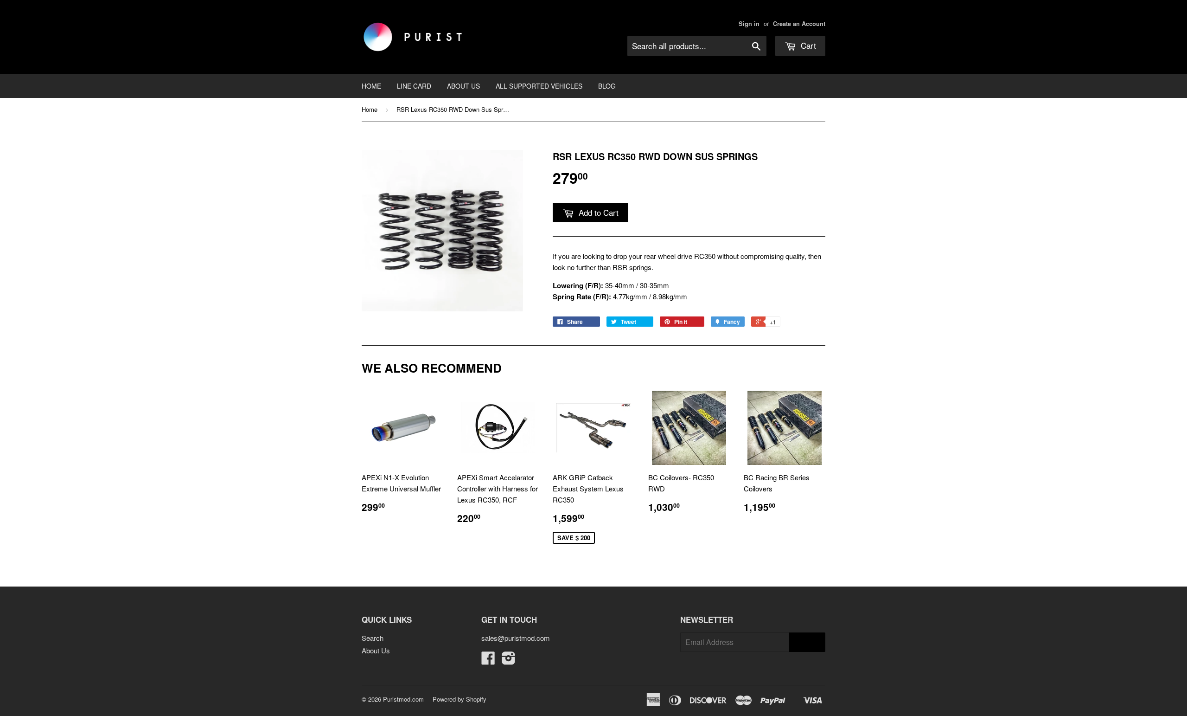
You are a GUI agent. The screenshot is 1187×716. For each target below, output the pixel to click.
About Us (463, 85)
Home (371, 85)
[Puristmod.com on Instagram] (509, 660)
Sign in (749, 23)
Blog (607, 85)
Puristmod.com (403, 699)
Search (372, 638)
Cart (807, 45)
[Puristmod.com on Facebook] (488, 660)
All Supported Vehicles (539, 85)
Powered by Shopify (459, 699)
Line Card (414, 85)
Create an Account (799, 23)
